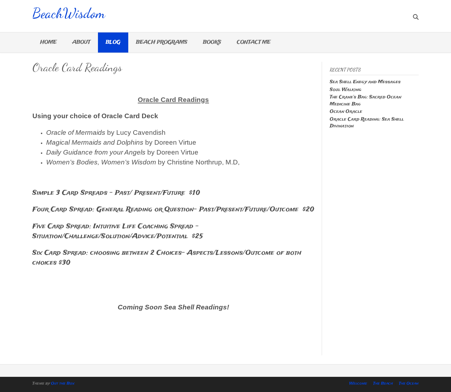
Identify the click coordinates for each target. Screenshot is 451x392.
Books (212, 42)
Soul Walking (346, 89)
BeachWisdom (68, 12)
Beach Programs (161, 42)
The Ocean (409, 383)
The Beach (383, 383)
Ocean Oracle (346, 111)
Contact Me (254, 42)
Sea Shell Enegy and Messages (365, 82)
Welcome (358, 383)
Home (48, 42)
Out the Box (63, 383)
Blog (113, 42)
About (81, 42)
